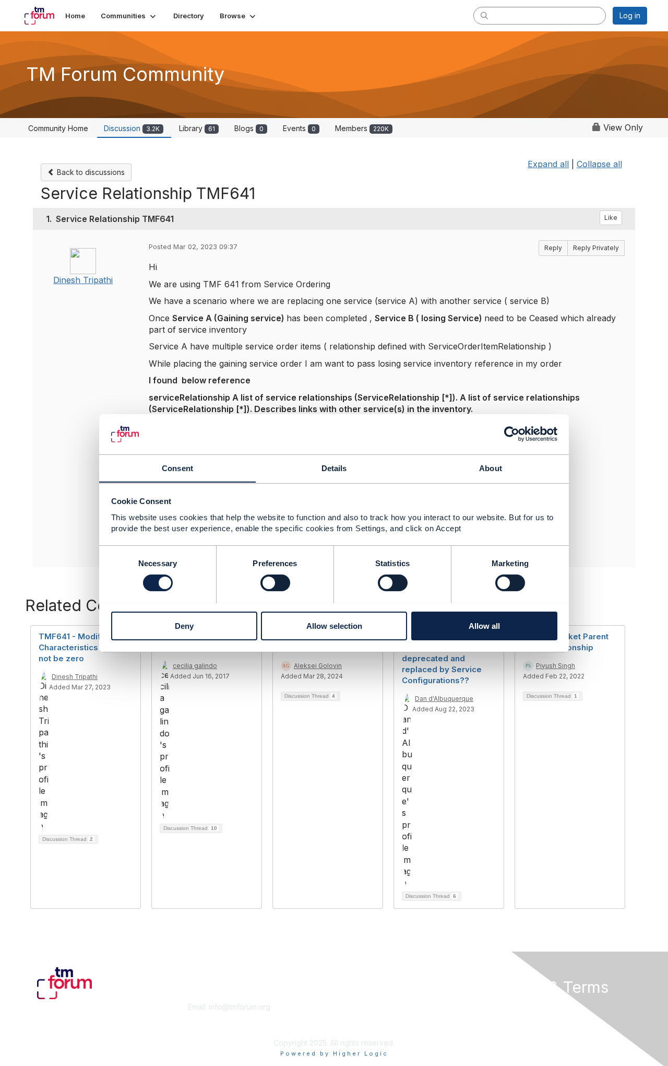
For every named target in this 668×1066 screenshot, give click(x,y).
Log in (629, 15)
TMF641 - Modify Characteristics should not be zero (83, 647)
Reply (553, 248)
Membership (359, 1006)
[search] (484, 15)
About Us (504, 1006)
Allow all (484, 625)
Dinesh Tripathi (83, 280)
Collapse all (599, 164)
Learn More (358, 1017)
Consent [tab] (177, 467)
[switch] (275, 583)
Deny (184, 625)
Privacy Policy (513, 1027)
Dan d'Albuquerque (444, 698)
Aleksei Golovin (318, 666)
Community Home (58, 128)
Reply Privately (596, 248)
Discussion (132, 128)
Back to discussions (90, 172)
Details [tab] (334, 467)
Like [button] (610, 217)
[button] (129, 16)
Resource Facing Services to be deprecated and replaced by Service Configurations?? (442, 658)
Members (362, 128)
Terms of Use (512, 1017)
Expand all (548, 164)
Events (299, 128)
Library (197, 128)
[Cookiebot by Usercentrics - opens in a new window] (511, 434)
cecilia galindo (195, 666)
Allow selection (334, 625)
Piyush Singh (555, 666)
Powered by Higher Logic (334, 1053)
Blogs (249, 128)
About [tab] (490, 467)
